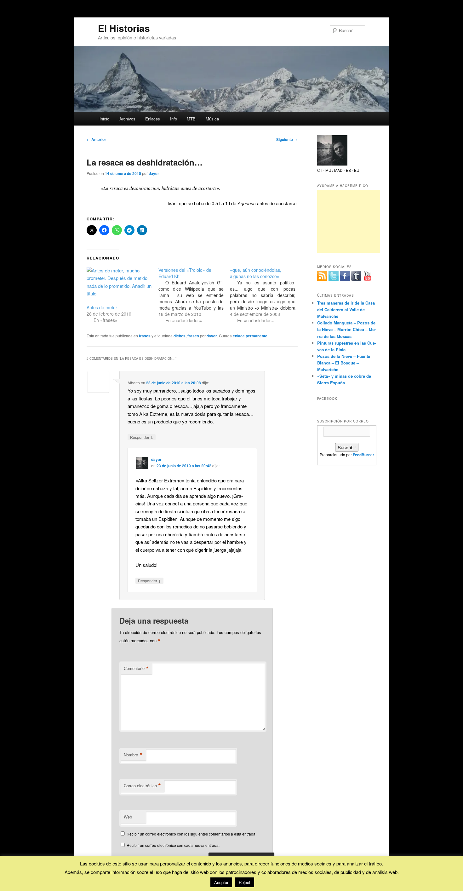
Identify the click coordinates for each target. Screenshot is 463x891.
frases (145, 336)
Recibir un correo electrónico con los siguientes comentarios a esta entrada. (191, 833)
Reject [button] (244, 882)
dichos (180, 336)
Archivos (127, 119)
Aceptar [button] (221, 882)
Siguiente (287, 139)
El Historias (124, 28)
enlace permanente (250, 336)
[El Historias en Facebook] (345, 276)
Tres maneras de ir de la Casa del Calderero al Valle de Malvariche (346, 309)
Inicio (104, 119)
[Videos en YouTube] (368, 276)
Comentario (136, 668)
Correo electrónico (142, 786)
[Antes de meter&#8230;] (119, 285)
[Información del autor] (332, 164)
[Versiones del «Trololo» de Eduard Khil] (194, 295)
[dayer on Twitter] (334, 276)
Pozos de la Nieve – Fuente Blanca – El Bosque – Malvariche (343, 362)
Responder (141, 437)
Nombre (133, 755)
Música (212, 119)
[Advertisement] (348, 221)
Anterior (96, 139)
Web (128, 817)
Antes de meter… (104, 307)
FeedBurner (363, 454)
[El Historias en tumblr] (356, 276)
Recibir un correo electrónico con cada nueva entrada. (173, 845)
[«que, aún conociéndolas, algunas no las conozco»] (266, 295)
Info (173, 119)
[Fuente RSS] (322, 276)
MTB (191, 119)
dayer (154, 173)
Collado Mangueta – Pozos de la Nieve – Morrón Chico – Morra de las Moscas (346, 329)
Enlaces (152, 119)
